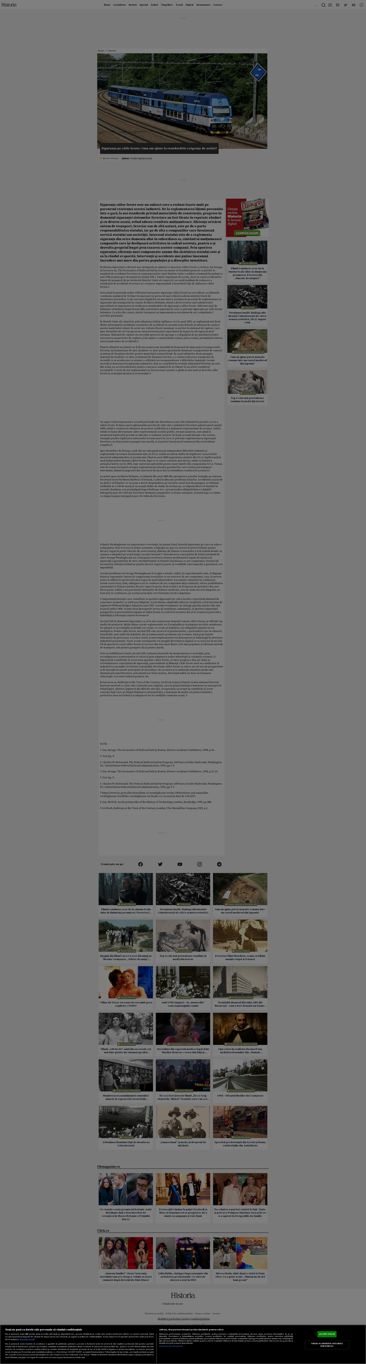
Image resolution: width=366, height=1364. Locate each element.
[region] (183, 1344)
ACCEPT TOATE (327, 1334)
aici (54, 1352)
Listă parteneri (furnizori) (171, 1346)
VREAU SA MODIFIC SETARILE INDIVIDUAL (327, 1344)
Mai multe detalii (27, 1339)
